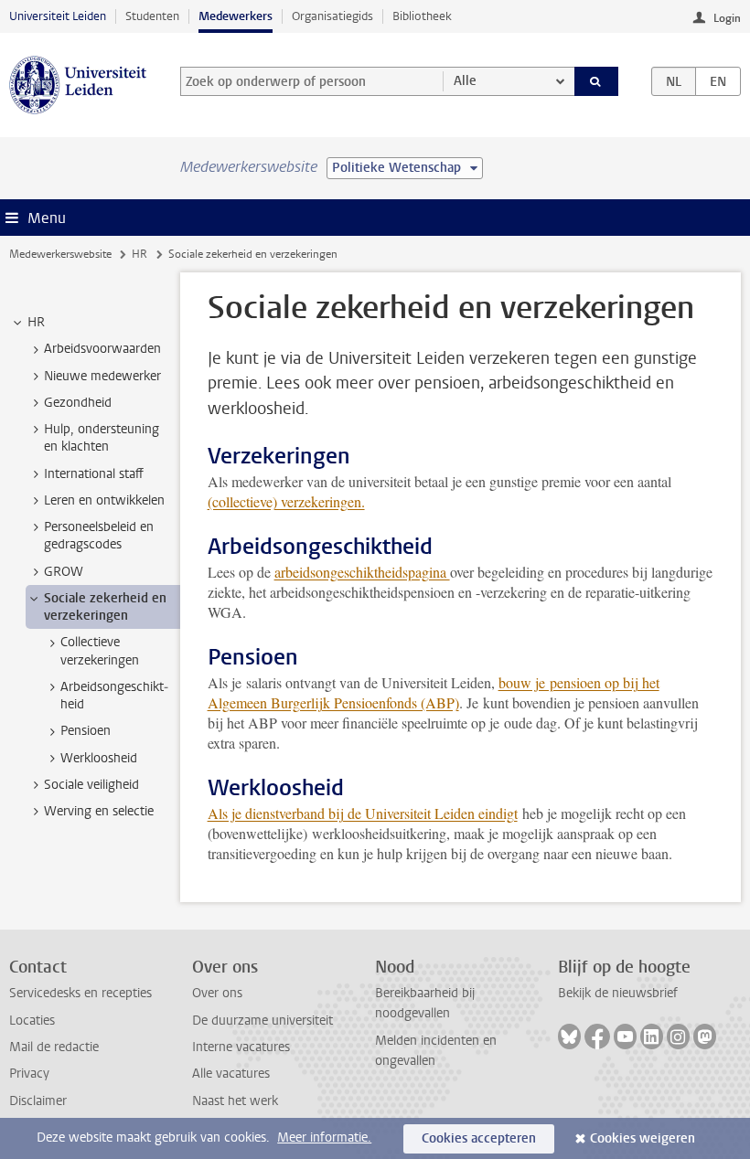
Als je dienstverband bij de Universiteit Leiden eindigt (363, 813)
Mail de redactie (54, 1047)
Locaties (32, 1020)
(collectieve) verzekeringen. (286, 501)
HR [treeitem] (36, 322)
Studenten (152, 16)
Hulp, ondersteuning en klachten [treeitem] (101, 437)
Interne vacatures (241, 1047)
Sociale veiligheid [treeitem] (91, 784)
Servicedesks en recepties (80, 993)
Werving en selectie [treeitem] (99, 811)
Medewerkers (235, 16)
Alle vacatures (231, 1073)
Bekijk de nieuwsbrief (618, 993)
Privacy (29, 1073)
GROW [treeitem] (63, 571)
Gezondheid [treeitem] (78, 402)
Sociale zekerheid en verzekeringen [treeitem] (105, 607)
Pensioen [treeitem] (85, 730)
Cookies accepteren (479, 1138)
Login (727, 18)
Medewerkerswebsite (60, 254)
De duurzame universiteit (262, 1020)
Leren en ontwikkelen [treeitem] (104, 500)
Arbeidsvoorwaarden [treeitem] (102, 348)
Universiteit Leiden (57, 16)
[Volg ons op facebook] (597, 1036)
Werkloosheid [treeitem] (98, 758)
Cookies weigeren (642, 1138)
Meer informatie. (324, 1137)
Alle (465, 81)
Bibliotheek (422, 16)
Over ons (217, 993)
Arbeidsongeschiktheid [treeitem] (114, 695)
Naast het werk (235, 1101)
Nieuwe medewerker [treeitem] (102, 376)
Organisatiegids (332, 16)
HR (139, 254)
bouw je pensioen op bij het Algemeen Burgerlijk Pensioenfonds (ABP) (433, 692)
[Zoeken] (596, 81)
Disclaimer (38, 1101)
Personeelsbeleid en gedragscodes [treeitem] (99, 535)
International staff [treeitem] (94, 474)
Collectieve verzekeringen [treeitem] (99, 650)
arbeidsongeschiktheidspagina (362, 571)
